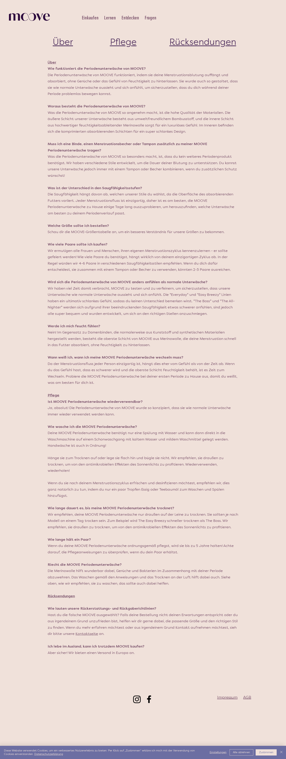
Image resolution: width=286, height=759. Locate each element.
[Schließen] (281, 752)
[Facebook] (149, 699)
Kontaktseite (86, 634)
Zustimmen (266, 752)
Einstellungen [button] (218, 752)
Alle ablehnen (241, 752)
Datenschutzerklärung (48, 754)
